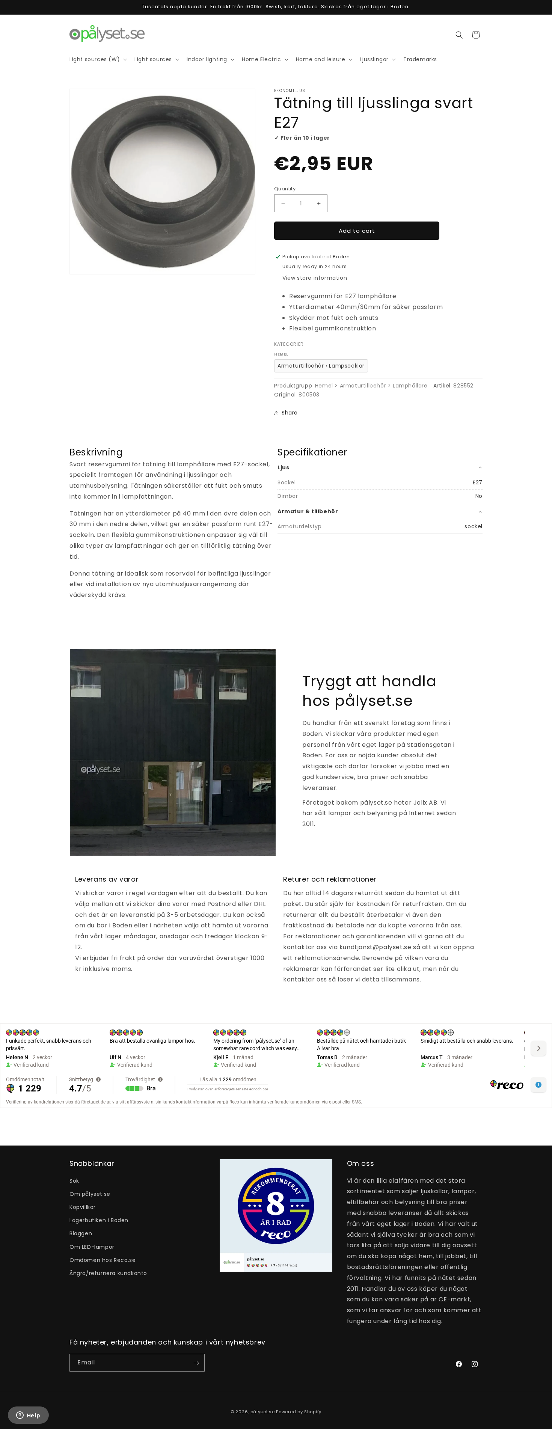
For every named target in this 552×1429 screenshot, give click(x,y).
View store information (314, 278)
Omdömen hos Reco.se (102, 1259)
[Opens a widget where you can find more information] (28, 1415)
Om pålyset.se (89, 1193)
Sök (74, 1180)
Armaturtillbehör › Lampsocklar (321, 365)
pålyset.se (262, 1412)
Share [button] (290, 412)
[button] (459, 35)
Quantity (285, 188)
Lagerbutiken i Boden (98, 1220)
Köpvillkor (82, 1206)
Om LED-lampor (92, 1246)
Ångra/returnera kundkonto (108, 1273)
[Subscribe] (196, 1363)
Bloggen (80, 1233)
